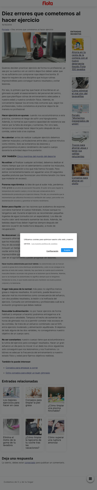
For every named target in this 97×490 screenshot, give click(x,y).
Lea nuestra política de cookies (44, 244)
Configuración (52, 251)
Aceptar (67, 250)
